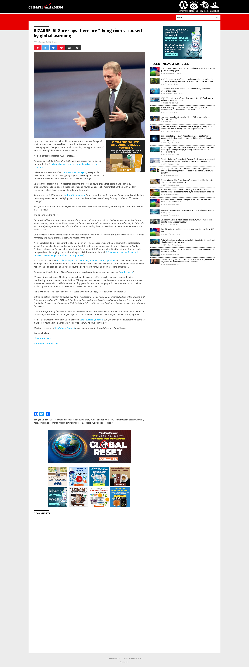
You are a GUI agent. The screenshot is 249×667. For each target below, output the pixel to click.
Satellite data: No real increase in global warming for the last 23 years (187, 230)
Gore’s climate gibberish (91, 320)
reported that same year (74, 172)
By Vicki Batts (175, 84)
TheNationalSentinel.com (46, 343)
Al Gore (52, 420)
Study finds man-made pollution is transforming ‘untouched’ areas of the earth (186, 90)
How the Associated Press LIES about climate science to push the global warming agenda (188, 69)
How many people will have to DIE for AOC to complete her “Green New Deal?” (185, 118)
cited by (74, 195)
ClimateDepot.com (42, 338)
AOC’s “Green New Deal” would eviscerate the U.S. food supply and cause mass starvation (187, 99)
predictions (44, 423)
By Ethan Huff (174, 112)
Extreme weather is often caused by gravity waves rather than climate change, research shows (186, 221)
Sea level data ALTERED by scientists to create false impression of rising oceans (187, 211)
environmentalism (119, 420)
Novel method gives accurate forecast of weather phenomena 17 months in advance (188, 250)
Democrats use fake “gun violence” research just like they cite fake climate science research (187, 181)
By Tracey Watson (176, 73)
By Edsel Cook (174, 254)
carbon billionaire (65, 420)
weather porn (126, 272)
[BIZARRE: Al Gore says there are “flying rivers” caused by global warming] (46, 10)
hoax (36, 423)
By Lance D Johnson (176, 93)
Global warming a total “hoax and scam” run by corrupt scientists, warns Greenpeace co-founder (184, 108)
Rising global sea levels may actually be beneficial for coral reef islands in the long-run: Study (188, 241)
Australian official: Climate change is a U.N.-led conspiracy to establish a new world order (186, 200)
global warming (136, 420)
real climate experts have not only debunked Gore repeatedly (85, 260)
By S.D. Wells (174, 103)
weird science (99, 423)
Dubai (93, 420)
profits (54, 423)
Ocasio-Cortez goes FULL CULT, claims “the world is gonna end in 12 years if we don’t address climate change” (187, 260)
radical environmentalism (71, 423)
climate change (82, 420)
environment (103, 420)
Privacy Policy (124, 662)
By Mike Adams (175, 131)
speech (87, 423)
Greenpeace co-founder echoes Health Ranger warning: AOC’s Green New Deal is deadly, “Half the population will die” (186, 127)
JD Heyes (52, 42)
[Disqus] (89, 549)
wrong (110, 423)
